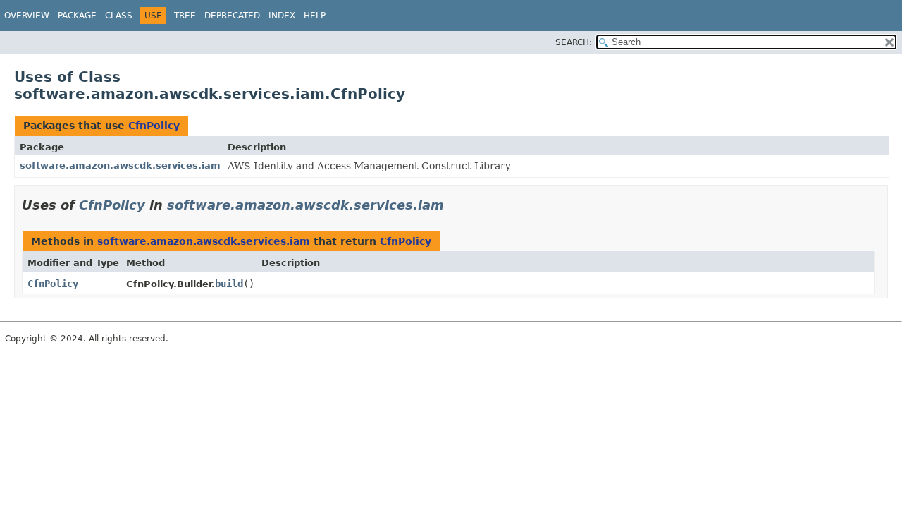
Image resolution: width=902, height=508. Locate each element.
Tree (185, 15)
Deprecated (232, 15)
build (229, 283)
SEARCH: (573, 42)
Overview (26, 15)
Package (77, 15)
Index (281, 15)
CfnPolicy (154, 125)
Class (118, 15)
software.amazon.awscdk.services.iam (120, 165)
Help (315, 15)
